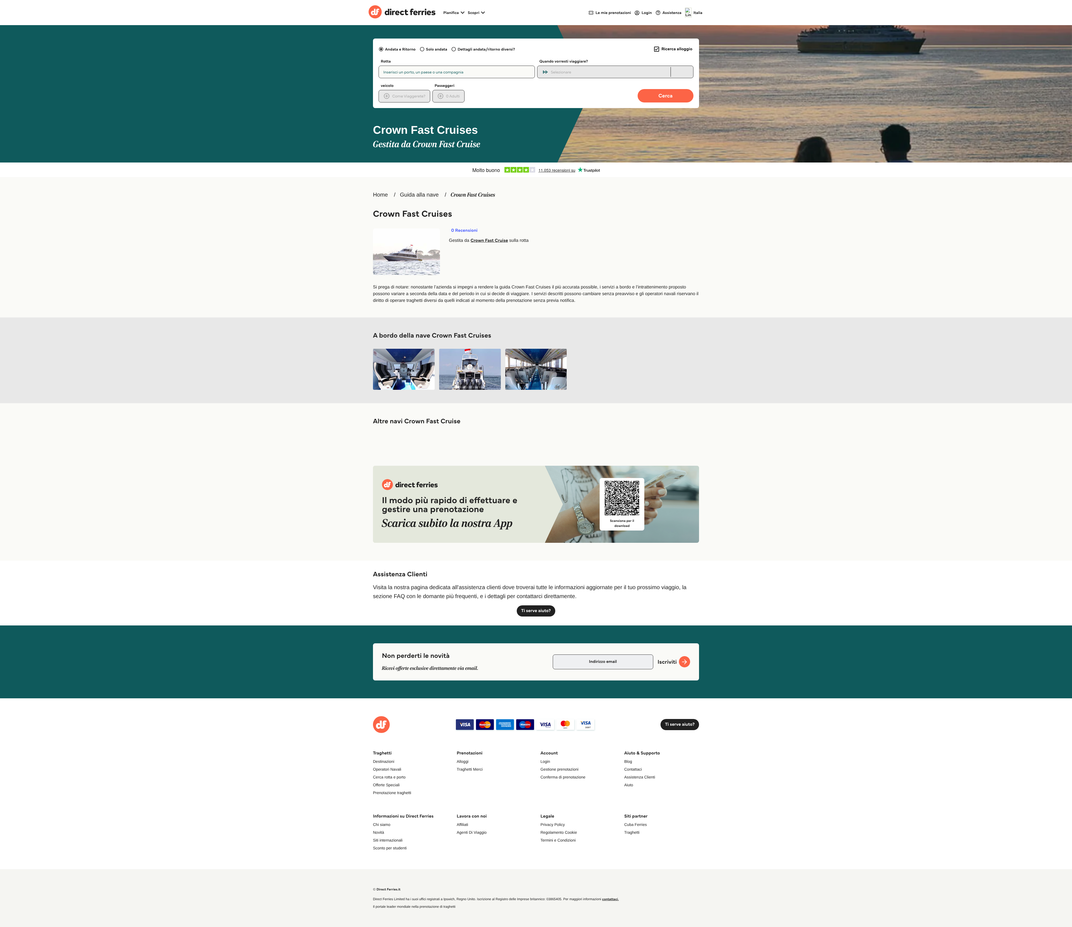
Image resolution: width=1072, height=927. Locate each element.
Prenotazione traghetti (392, 792)
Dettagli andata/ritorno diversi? (486, 49)
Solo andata (436, 49)
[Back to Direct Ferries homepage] (402, 12)
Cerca (666, 96)
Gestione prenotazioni (559, 769)
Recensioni (464, 230)
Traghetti (632, 832)
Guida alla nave (419, 195)
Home (380, 195)
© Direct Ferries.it (386, 889)
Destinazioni (383, 761)
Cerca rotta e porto (389, 777)
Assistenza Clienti (639, 777)
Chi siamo (381, 824)
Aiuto (628, 785)
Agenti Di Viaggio (472, 832)
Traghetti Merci (470, 769)
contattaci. (610, 899)
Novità (378, 832)
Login (545, 761)
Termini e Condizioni (558, 840)
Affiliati (462, 824)
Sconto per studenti (390, 848)
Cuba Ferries (635, 824)
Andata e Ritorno (400, 49)
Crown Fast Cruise (489, 240)
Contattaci (633, 769)
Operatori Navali (387, 769)
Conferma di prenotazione (562, 777)
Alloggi (462, 761)
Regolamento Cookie (558, 832)
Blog (628, 761)
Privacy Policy (552, 824)
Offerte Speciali (386, 785)
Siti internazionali (388, 840)
